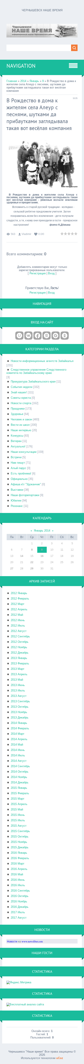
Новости (12, 941)
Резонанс (17, 506)
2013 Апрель (19, 674)
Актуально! (18, 446)
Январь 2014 (42, 530)
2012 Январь (19, 593)
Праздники (18, 408)
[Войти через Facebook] (37, 335)
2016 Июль (18, 885)
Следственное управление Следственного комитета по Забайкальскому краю (36, 371)
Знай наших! (19, 392)
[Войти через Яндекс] (46, 335)
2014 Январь (19, 723)
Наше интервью (21, 430)
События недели (21, 387)
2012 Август (18, 631)
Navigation (21, 65)
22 (31, 562)
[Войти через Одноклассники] (65, 335)
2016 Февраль (20, 858)
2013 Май (17, 679)
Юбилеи (16, 500)
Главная (11, 81)
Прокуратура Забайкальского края (33, 381)
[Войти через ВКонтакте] (28, 335)
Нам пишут (18, 462)
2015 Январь (19, 787)
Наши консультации (23, 451)
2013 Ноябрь (19, 712)
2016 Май (17, 874)
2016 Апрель (19, 869)
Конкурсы (17, 435)
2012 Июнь (18, 620)
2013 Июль (18, 690)
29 (31, 568)
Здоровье (17, 414)
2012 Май (17, 614)
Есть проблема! (21, 473)
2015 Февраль (20, 793)
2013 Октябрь (19, 706)
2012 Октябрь (19, 641)
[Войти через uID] (19, 335)
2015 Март (17, 798)
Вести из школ (20, 424)
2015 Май (17, 809)
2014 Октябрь (19, 771)
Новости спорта (21, 403)
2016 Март (17, 863)
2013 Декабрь (19, 717)
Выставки (17, 489)
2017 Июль (18, 912)
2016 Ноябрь (19, 901)
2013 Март (17, 668)
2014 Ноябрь (19, 777)
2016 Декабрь (19, 906)
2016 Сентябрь (20, 890)
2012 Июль (18, 625)
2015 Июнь (18, 814)
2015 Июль (18, 820)
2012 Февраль (20, 598)
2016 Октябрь (19, 896)
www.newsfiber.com (32, 941)
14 (21, 556)
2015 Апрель (19, 804)
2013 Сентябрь (20, 701)
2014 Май (17, 744)
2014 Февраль (20, 728)
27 (11, 568)
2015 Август (18, 825)
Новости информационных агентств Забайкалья (42, 361)
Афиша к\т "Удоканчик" (26, 484)
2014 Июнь (18, 750)
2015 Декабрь (19, 847)
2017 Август (18, 917)
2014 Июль (18, 755)
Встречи (16, 457)
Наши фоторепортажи (25, 495)
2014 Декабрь (19, 782)
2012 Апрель (19, 609)
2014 (23, 81)
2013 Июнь (18, 685)
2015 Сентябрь (20, 831)
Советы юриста (21, 397)
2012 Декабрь (19, 652)
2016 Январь (19, 852)
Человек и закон (21, 419)
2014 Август (18, 760)
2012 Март (17, 604)
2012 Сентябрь (20, 636)
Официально (19, 479)
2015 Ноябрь (19, 842)
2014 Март (17, 733)
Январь (34, 81)
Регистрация (38, 273)
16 (42, 556)
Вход (51, 273)
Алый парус (18, 468)
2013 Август (18, 696)
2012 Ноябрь (19, 647)
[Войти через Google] (55, 335)
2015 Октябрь (19, 836)
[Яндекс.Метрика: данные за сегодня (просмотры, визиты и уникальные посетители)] (18, 982)
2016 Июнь (18, 879)
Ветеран (16, 441)
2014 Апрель (19, 739)
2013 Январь (19, 658)
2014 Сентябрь (20, 766)
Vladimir (26, 234)
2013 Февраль (20, 663)
